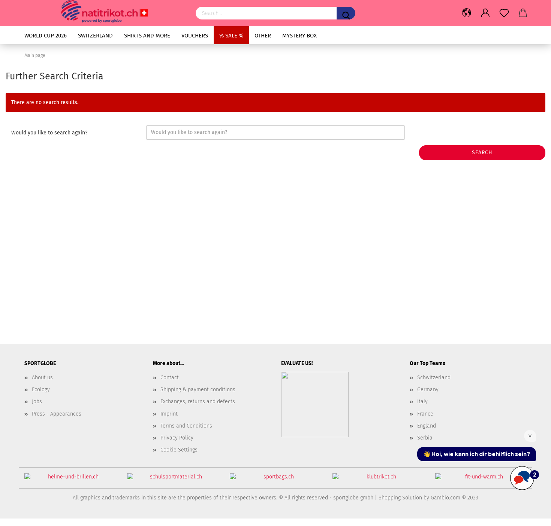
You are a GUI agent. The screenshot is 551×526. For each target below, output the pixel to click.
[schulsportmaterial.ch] (173, 479)
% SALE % (231, 35)
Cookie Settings (179, 450)
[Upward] (530, 515)
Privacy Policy (176, 438)
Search (482, 152)
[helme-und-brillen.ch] (70, 479)
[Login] (485, 13)
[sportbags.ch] (275, 479)
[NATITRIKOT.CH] (104, 11)
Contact (169, 377)
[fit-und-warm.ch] (481, 479)
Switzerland (95, 35)
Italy (422, 401)
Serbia (425, 438)
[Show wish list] (504, 13)
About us (42, 377)
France (425, 414)
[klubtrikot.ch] (378, 479)
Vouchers (194, 35)
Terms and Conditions (186, 426)
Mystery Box (299, 35)
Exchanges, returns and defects (197, 401)
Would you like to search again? (49, 133)
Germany (428, 389)
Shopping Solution (400, 498)
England (426, 426)
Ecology (41, 389)
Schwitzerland (434, 377)
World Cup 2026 (45, 35)
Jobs (37, 401)
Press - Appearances (56, 414)
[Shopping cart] (523, 13)
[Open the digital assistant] (522, 478)
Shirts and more (147, 35)
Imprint (169, 414)
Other (263, 35)
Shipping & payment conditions (197, 389)
